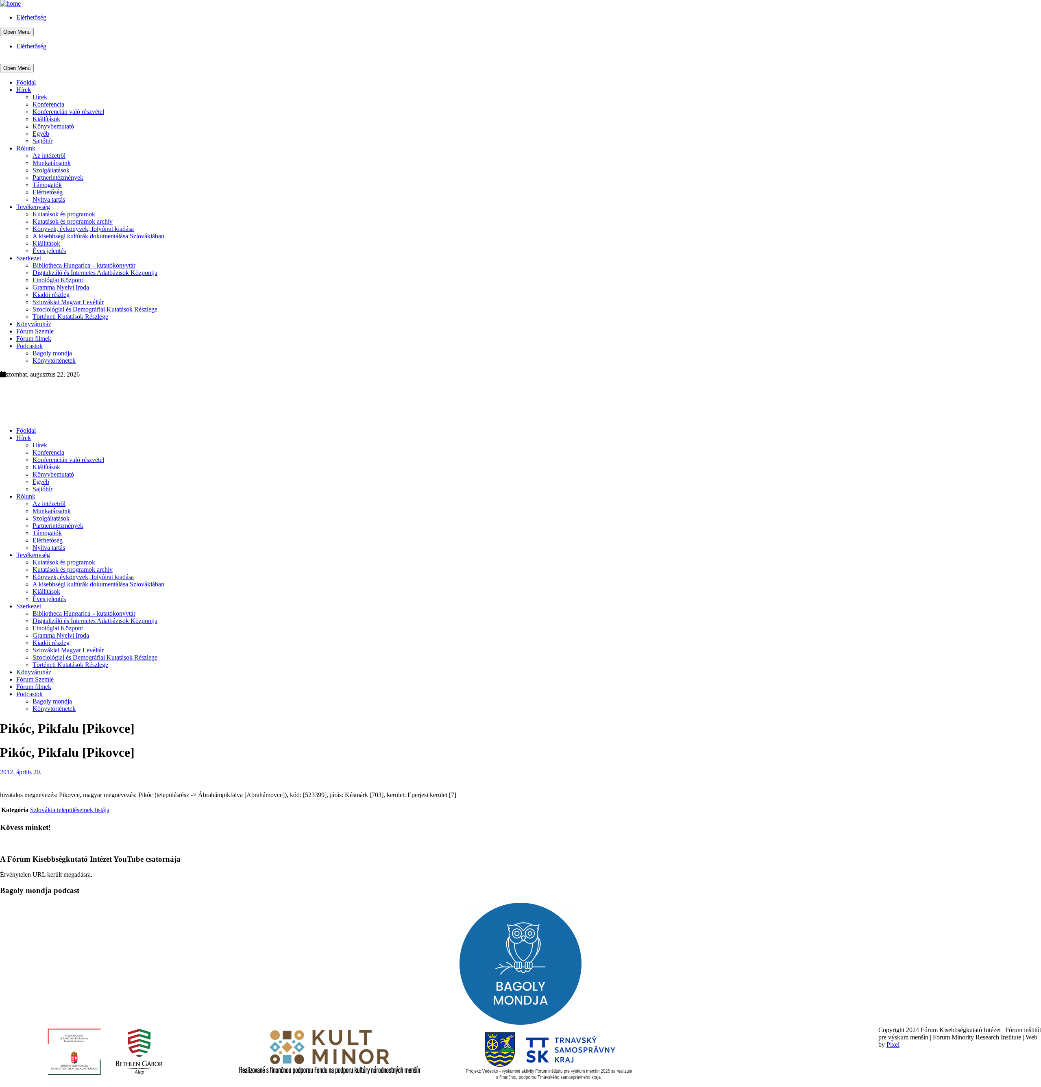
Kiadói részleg (51, 294)
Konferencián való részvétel (68, 111)
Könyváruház (33, 323)
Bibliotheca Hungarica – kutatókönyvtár (84, 265)
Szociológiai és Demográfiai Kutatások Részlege (95, 309)
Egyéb (41, 133)
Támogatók (47, 184)
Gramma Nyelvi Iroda (61, 287)
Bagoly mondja (52, 353)
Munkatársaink (52, 162)
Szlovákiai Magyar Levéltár (68, 301)
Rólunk (25, 148)
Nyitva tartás (49, 199)
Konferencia (48, 104)
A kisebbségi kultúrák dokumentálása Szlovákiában (98, 236)
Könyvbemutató (53, 126)
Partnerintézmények (58, 177)
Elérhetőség (31, 17)
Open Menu (16, 32)
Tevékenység (33, 206)
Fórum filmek (33, 338)
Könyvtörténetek (54, 360)
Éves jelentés (49, 250)
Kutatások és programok (64, 214)
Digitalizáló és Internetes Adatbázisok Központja (95, 272)
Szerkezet (28, 258)
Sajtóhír (42, 140)
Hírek (23, 89)
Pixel (892, 1044)
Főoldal (26, 82)
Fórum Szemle (35, 331)
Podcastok (29, 345)
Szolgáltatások (51, 170)
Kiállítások (46, 118)
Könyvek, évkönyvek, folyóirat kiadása (83, 228)
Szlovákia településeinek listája (69, 809)
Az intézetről (49, 155)
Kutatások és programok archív (73, 221)
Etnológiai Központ (58, 280)
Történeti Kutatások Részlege (70, 316)
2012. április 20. (20, 772)
